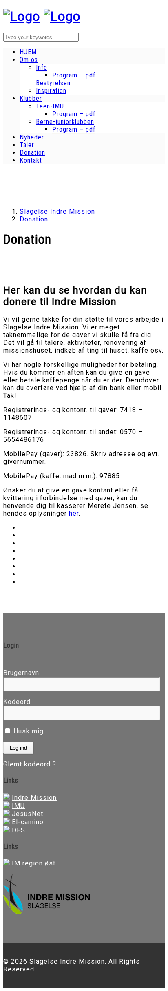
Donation (32, 153)
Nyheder (32, 137)
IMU (18, 806)
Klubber (31, 98)
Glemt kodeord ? (29, 764)
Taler (27, 145)
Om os (29, 60)
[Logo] (21, 16)
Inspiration (51, 91)
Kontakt (31, 160)
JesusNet (27, 814)
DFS (18, 830)
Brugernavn (21, 673)
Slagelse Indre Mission (57, 211)
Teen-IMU (50, 106)
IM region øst (33, 863)
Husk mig (27, 731)
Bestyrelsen (53, 83)
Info (41, 67)
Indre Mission (34, 797)
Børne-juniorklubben (65, 122)
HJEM (28, 52)
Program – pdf (73, 75)
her (74, 513)
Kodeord (17, 702)
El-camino (28, 822)
